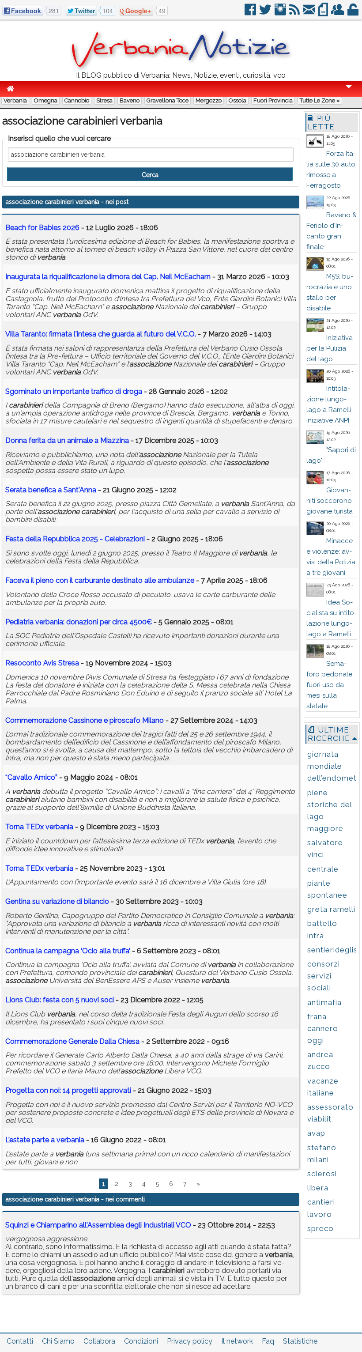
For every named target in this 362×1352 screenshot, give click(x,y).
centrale (323, 869)
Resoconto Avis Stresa (42, 663)
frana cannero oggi (322, 1028)
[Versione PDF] (323, 13)
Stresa (104, 100)
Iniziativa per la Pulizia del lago (329, 348)
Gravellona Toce (168, 100)
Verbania (15, 100)
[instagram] (281, 13)
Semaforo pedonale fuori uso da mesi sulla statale (329, 685)
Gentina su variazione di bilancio (57, 901)
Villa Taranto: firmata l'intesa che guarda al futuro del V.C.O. (100, 334)
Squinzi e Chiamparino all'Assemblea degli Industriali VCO (98, 1225)
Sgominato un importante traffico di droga (73, 391)
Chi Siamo (58, 1341)
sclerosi (322, 1173)
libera (317, 1187)
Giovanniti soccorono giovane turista (329, 500)
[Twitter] (266, 13)
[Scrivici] (310, 13)
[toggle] (348, 92)
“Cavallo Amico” (31, 777)
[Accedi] (353, 13)
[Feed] (295, 13)
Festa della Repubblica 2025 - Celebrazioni (75, 539)
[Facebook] (251, 13)
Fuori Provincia (273, 100)
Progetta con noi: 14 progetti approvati (68, 1090)
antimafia (324, 1002)
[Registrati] (338, 13)
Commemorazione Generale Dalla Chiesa (72, 1041)
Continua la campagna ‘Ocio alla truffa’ (67, 951)
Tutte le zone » (320, 100)
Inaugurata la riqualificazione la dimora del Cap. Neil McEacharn (108, 276)
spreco (320, 1228)
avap (316, 1133)
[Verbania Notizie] (181, 68)
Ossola (237, 100)
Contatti (20, 1341)
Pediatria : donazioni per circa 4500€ (78, 622)
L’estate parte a (44, 1140)
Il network (237, 1341)
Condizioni (141, 1341)
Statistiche (300, 1341)
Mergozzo (209, 100)
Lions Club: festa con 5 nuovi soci (59, 1000)
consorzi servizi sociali (323, 975)
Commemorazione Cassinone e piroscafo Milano (84, 720)
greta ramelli (331, 909)
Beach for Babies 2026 (42, 227)
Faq (268, 1341)
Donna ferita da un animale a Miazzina (67, 440)
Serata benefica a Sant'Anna (50, 490)
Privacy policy (189, 1341)
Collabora (99, 1341)
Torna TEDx (39, 827)
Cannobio (76, 100)
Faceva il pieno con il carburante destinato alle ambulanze (99, 580)
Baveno (130, 100)
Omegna (45, 100)
